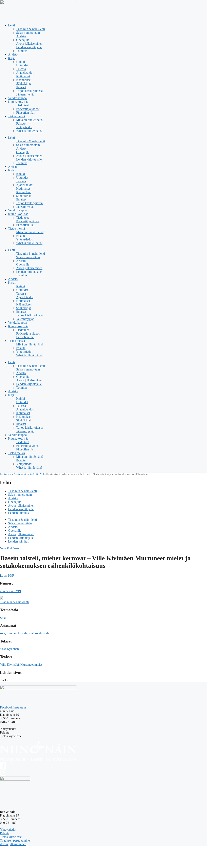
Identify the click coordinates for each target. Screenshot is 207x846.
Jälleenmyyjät (25, 94)
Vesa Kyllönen (9, 548)
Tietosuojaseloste (11, 837)
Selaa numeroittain (28, 32)
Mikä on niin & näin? (29, 120)
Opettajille (22, 40)
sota (2, 633)
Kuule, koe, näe (18, 101)
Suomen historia (17, 633)
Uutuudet (22, 65)
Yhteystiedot (24, 127)
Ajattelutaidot (24, 72)
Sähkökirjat (23, 83)
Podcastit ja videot (27, 109)
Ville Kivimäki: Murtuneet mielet (21, 664)
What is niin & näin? (29, 130)
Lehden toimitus (18, 512)
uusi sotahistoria (39, 633)
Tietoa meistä (16, 116)
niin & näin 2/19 (36, 474)
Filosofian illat (25, 112)
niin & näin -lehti (18, 474)
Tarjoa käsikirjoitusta (29, 90)
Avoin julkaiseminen (29, 43)
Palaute (20, 123)
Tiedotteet (22, 105)
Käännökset (23, 80)
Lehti (11, 25)
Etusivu (3, 474)
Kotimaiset (23, 76)
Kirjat (11, 58)
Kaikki (20, 61)
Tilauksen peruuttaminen (15, 840)
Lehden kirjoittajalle (29, 47)
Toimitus (21, 50)
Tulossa (21, 69)
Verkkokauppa (17, 98)
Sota (3, 617)
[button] (7, 575)
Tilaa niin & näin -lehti (30, 29)
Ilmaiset (21, 87)
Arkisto (21, 36)
